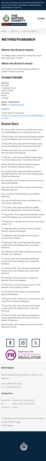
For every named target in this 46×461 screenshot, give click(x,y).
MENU (42, 19)
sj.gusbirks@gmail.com (15, 105)
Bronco (10, 425)
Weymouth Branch (30, 31)
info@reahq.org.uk (14, 384)
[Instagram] (23, 343)
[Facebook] (10, 343)
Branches (14, 31)
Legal (18, 422)
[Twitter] (36, 343)
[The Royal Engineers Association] (12, 19)
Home (3, 31)
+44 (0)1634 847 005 (13, 387)
